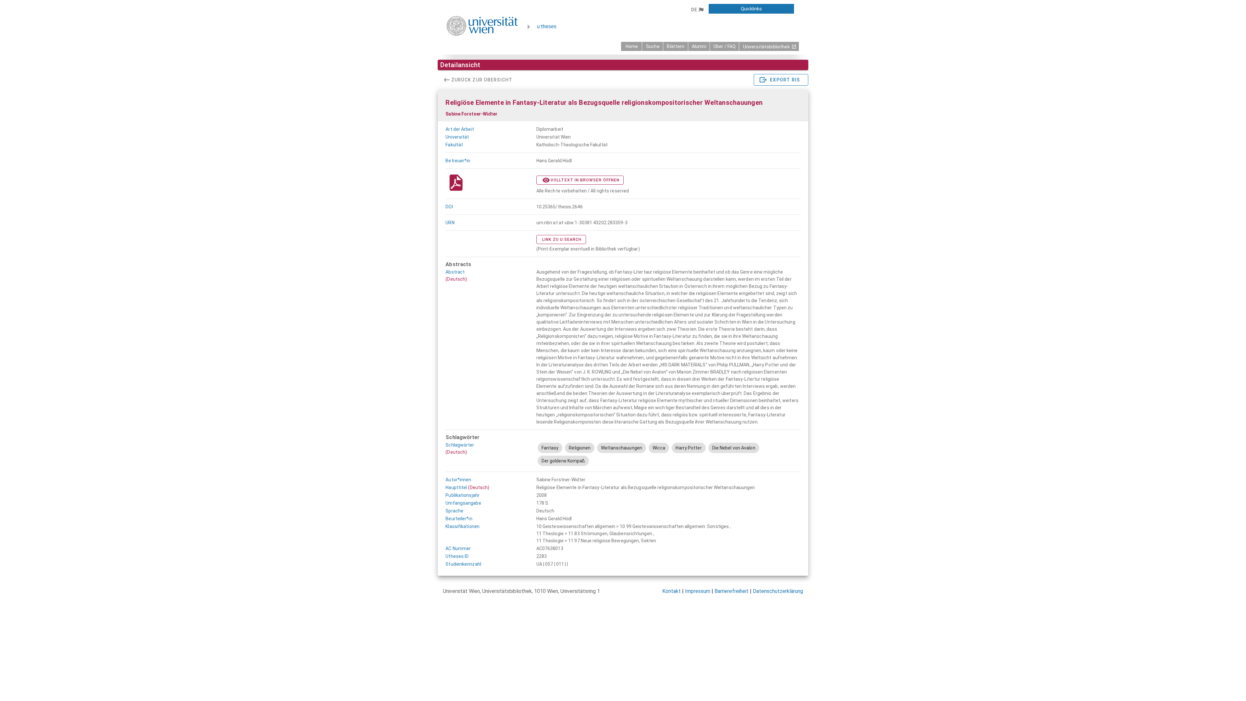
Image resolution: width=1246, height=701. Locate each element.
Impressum (697, 591)
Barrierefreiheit (732, 591)
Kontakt (671, 591)
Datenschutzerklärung (778, 591)
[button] (697, 10)
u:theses (546, 26)
